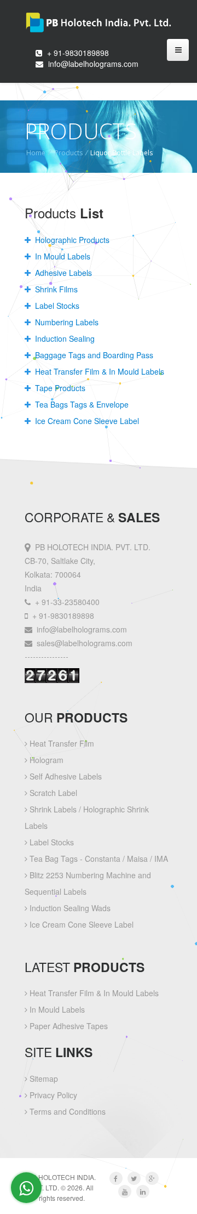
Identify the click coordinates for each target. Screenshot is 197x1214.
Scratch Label (52, 792)
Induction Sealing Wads (69, 907)
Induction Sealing (64, 338)
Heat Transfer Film (60, 743)
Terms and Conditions (66, 1111)
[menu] (178, 50)
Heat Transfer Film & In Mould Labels (98, 371)
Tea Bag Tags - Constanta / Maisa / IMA (97, 858)
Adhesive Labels (62, 272)
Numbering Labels (66, 322)
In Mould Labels (61, 256)
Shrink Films (55, 289)
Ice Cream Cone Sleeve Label (86, 420)
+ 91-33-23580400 (67, 601)
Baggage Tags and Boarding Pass (93, 354)
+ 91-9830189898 (78, 52)
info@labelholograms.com (93, 63)
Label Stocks (56, 305)
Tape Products (59, 387)
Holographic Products (71, 239)
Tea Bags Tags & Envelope (81, 404)
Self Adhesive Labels (64, 776)
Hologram (45, 759)
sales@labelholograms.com (84, 642)
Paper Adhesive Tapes (67, 1025)
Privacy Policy (52, 1094)
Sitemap (42, 1078)
